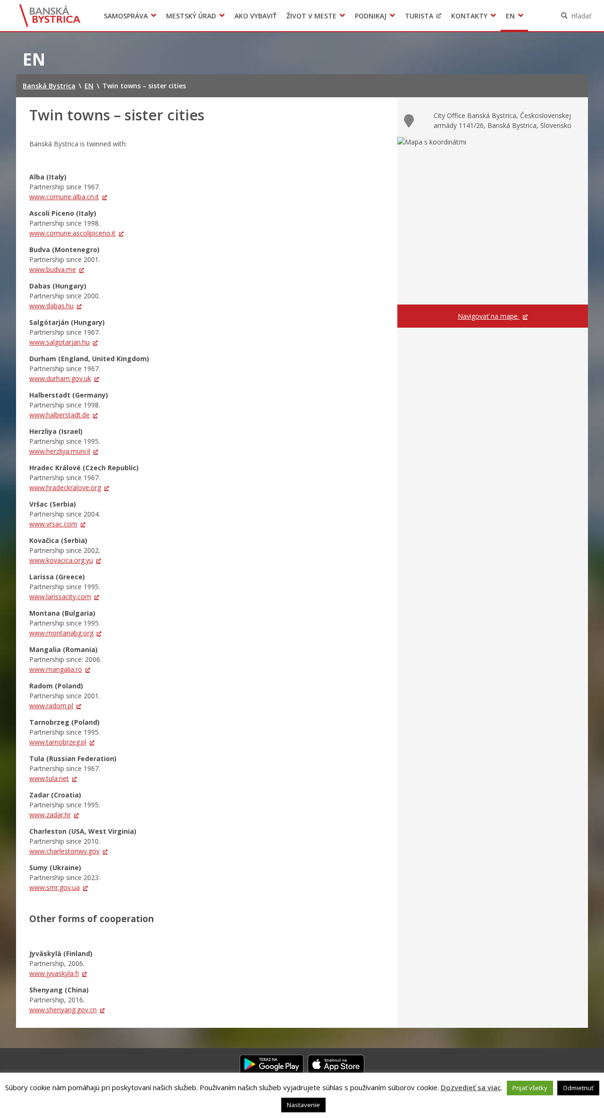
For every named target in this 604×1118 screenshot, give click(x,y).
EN (510, 15)
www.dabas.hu (51, 305)
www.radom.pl (51, 705)
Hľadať (581, 15)
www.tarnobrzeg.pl (57, 741)
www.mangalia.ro (55, 669)
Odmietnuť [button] (578, 1088)
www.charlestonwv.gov (64, 851)
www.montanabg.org (61, 632)
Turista (419, 15)
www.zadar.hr (50, 814)
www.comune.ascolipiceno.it (72, 233)
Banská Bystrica (50, 15)
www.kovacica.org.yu (61, 560)
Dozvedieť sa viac (471, 1087)
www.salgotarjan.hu (59, 342)
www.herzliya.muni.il (59, 451)
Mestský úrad (191, 15)
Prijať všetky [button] (529, 1088)
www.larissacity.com (60, 596)
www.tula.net (49, 778)
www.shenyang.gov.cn (63, 1009)
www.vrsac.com (53, 523)
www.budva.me (52, 269)
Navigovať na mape (489, 316)
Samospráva (126, 15)
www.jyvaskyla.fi (54, 973)
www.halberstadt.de (59, 414)
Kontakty (469, 15)
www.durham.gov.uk (60, 378)
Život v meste (311, 15)
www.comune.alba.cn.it (64, 196)
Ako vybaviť (256, 15)
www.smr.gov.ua (54, 887)
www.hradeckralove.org (65, 487)
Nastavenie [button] (303, 1105)
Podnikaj (370, 15)
